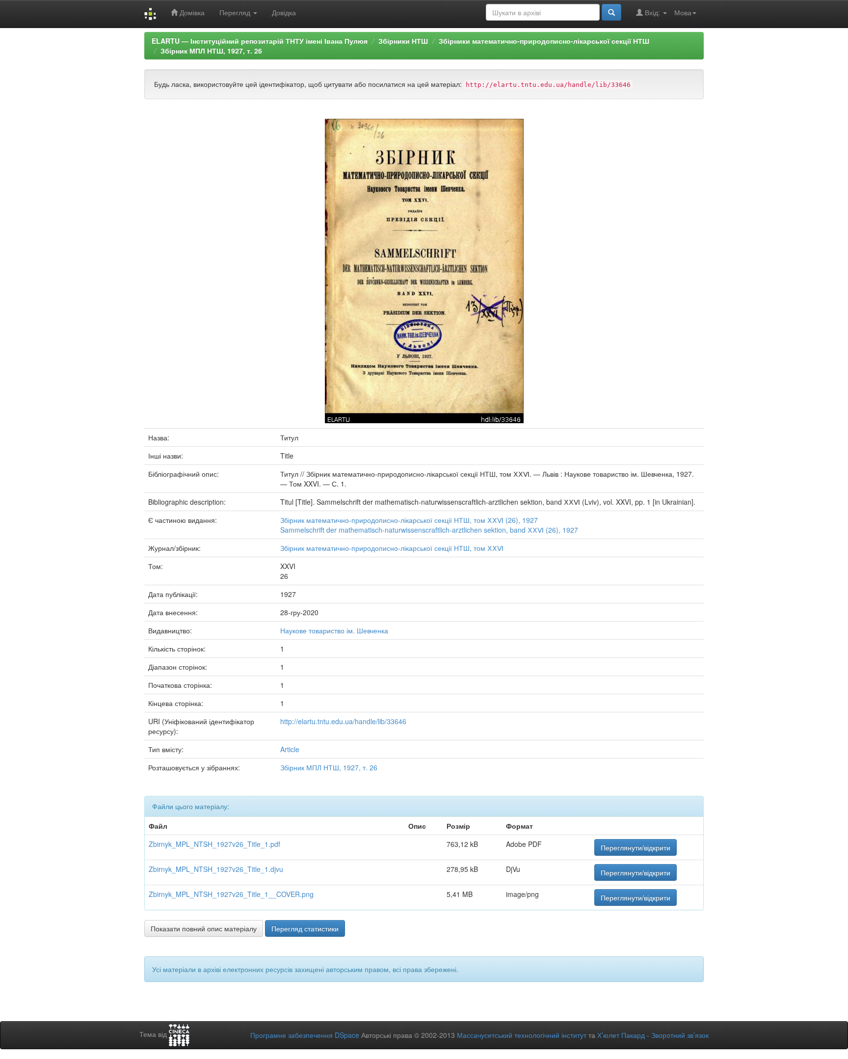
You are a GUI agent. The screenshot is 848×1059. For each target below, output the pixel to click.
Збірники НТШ (403, 41)
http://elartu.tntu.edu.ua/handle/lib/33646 (343, 721)
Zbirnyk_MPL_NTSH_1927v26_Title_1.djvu (216, 869)
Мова (682, 12)
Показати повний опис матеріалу (204, 928)
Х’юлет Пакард (621, 1035)
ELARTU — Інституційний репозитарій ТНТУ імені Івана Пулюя (260, 41)
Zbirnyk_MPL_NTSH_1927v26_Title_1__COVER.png (231, 894)
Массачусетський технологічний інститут (521, 1035)
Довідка (284, 12)
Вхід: (652, 12)
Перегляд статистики (305, 928)
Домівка (191, 12)
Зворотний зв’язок (680, 1035)
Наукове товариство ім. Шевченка (334, 630)
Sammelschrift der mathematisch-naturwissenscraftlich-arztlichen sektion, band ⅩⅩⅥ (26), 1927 (429, 530)
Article (289, 749)
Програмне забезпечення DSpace (304, 1035)
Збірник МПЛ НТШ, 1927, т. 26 (211, 50)
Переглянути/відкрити (635, 847)
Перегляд (235, 12)
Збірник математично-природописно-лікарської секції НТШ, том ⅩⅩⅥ (392, 548)
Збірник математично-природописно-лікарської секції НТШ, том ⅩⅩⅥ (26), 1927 (409, 520)
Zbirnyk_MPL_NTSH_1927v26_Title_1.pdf (214, 844)
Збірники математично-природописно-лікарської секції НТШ (544, 41)
